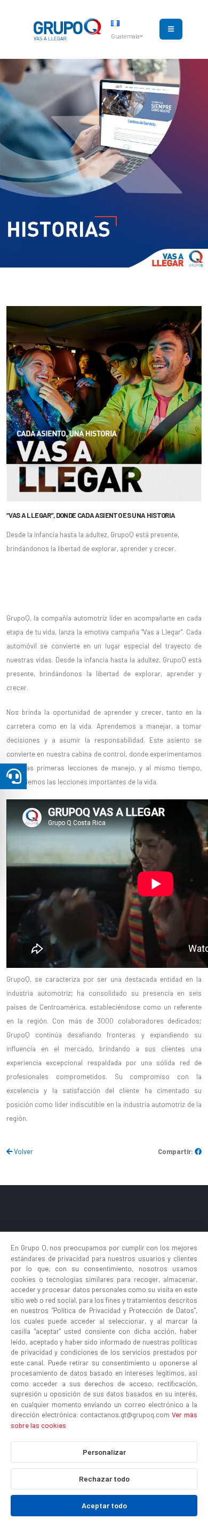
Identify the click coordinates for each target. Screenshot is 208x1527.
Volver (22, 1151)
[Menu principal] (170, 29)
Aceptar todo (104, 1505)
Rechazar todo (104, 1478)
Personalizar (104, 1451)
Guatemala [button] (125, 36)
